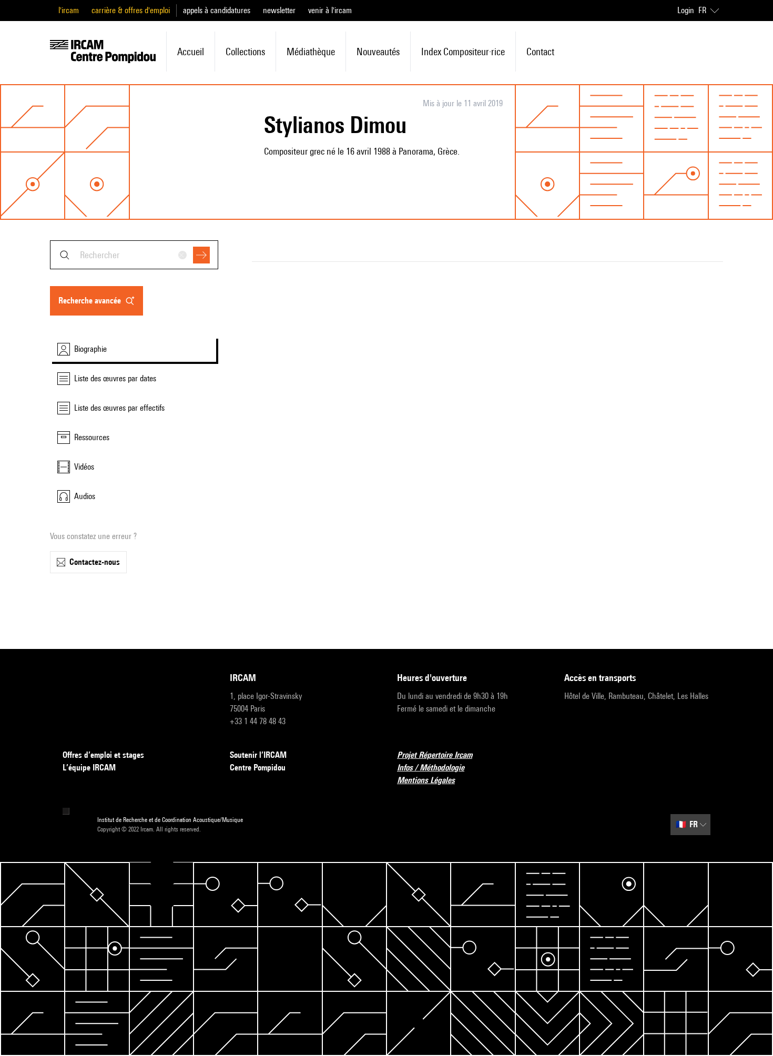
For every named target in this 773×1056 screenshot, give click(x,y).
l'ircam (68, 10)
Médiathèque (311, 51)
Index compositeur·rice (463, 51)
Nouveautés (378, 51)
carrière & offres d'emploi (130, 10)
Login (685, 10)
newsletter (279, 10)
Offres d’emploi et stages (103, 755)
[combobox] (134, 254)
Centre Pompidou (258, 768)
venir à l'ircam (330, 10)
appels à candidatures (216, 10)
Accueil (190, 51)
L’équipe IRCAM (89, 768)
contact (540, 51)
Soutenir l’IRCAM (258, 755)
